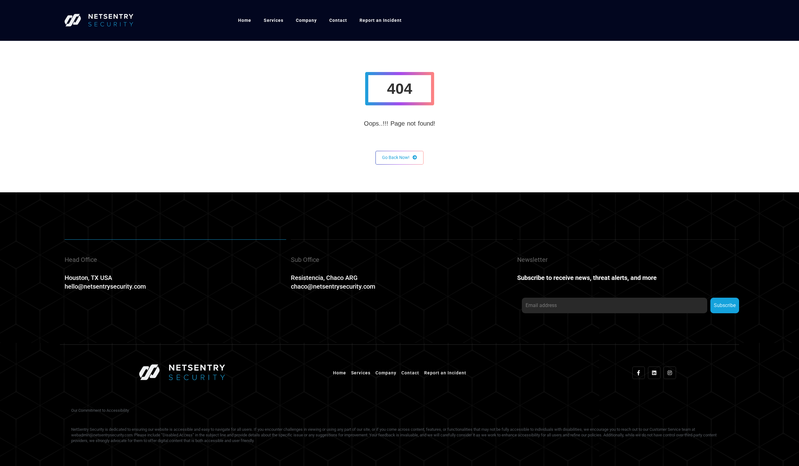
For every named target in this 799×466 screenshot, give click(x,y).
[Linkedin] (654, 373)
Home (244, 20)
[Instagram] (670, 373)
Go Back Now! (395, 157)
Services (273, 20)
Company (306, 20)
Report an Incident (381, 20)
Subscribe (725, 305)
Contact (338, 20)
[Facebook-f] (638, 373)
